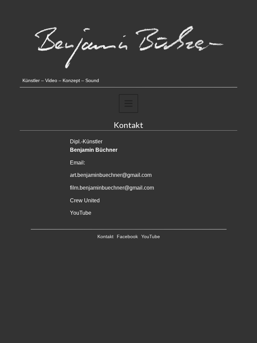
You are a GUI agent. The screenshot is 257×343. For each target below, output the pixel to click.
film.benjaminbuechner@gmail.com (112, 188)
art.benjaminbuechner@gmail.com (111, 175)
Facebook (127, 236)
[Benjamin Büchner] (128, 74)
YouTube (80, 213)
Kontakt (105, 236)
